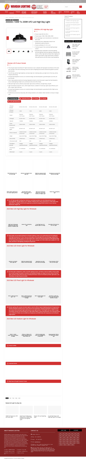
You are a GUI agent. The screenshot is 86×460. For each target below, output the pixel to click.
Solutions (12, 13)
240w (60, 439)
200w (16, 398)
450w (64, 441)
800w (71, 442)
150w (13, 398)
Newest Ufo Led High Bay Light (54, 192)
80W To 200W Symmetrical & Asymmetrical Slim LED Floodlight (26, 296)
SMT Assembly (53, 12)
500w (71, 441)
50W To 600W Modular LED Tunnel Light (40, 296)
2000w (72, 444)
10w (60, 433)
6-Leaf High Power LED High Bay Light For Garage (40, 225)
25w (69, 433)
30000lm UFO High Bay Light (72, 20)
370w (78, 439)
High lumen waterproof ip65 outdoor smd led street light (40, 174)
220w (78, 437)
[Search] (80, 7)
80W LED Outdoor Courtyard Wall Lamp (76, 75)
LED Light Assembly (24, 12)
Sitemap (22, 458)
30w (72, 433)
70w (72, 435)
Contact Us (72, 12)
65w (69, 435)
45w (60, 435)
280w (67, 439)
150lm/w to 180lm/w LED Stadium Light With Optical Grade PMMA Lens (27, 335)
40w (78, 433)
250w (19, 398)
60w (66, 435)
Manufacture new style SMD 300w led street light (54, 174)
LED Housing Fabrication (34, 12)
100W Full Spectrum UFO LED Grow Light (12, 174)
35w (75, 433)
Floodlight (73, 55)
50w (63, 435)
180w (71, 437)
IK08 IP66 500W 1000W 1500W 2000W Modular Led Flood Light (26, 192)
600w (74, 441)
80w (78, 435)
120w (64, 437)
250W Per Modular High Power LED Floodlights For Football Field (40, 335)
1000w (78, 442)
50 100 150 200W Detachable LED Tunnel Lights (76, 53)
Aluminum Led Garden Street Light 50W (26, 174)
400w (60, 441)
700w (60, 442)
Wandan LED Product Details (72, 22)
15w (63, 433)
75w (75, 435)
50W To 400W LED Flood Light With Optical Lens (76, 60)
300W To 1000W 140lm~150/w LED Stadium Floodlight (13, 335)
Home (6, 11)
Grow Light (74, 71)
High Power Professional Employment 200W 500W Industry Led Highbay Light (40, 192)
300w (71, 439)
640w (78, 441)
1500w (64, 444)
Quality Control (45, 12)
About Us (60, 12)
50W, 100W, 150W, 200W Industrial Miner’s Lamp (76, 45)
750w (64, 442)
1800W (68, 444)
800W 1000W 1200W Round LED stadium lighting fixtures (12, 192)
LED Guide (78, 12)
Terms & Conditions (17, 458)
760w (67, 442)
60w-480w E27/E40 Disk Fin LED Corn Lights (53, 225)
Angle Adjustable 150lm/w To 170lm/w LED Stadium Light (54, 335)
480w (67, 441)
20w (66, 433)
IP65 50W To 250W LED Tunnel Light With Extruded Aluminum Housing (54, 296)
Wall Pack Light (74, 77)
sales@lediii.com (37, 441)
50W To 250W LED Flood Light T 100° (13, 296)
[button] (13, 98)
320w (74, 439)
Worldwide (66, 11)
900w (74, 442)
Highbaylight (11, 17)
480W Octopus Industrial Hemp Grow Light (75, 68)
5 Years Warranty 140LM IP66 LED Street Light (53, 262)
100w (10, 398)
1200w (60, 444)
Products (18, 11)
